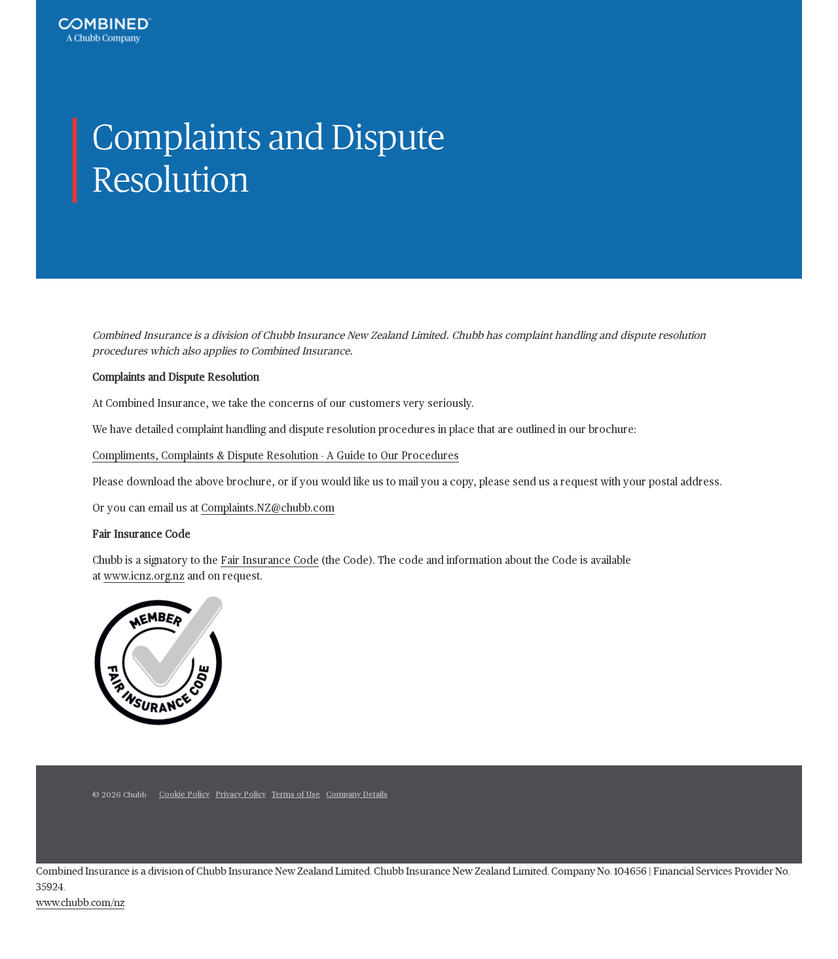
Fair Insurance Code (270, 561)
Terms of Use (296, 795)
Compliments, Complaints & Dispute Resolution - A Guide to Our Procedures (275, 456)
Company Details (357, 795)
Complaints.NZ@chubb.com (268, 509)
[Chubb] (105, 31)
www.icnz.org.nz (144, 577)
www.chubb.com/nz (80, 903)
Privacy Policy (240, 795)
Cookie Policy (184, 795)
